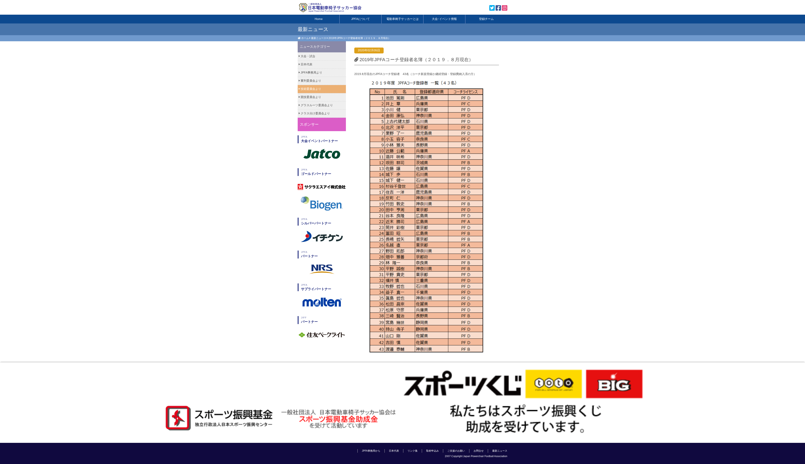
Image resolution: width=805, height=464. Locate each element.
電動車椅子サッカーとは (402, 19)
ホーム (305, 38)
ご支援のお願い (456, 450)
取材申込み (432, 450)
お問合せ (479, 450)
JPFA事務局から (371, 450)
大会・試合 (307, 56)
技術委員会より (310, 88)
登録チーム (486, 19)
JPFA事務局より (311, 72)
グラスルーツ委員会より (316, 105)
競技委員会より (310, 97)
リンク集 (413, 450)
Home (319, 19)
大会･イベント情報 (444, 19)
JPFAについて (360, 19)
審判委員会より (310, 80)
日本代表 (306, 64)
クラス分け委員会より (315, 113)
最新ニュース (318, 38)
